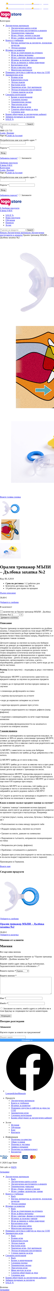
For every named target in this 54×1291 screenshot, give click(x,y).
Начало (3, 232)
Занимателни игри (20, 1113)
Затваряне (4, 1172)
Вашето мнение (8, 975)
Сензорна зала (18, 112)
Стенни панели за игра (22, 92)
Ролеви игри (17, 77)
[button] (9, 935)
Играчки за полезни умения (24, 60)
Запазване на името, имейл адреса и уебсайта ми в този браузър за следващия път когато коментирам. (25, 1009)
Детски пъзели (18, 82)
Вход (3, 153)
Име (3, 998)
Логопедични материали (19, 232)
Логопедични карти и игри (24, 28)
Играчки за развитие (20, 1105)
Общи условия (18, 1142)
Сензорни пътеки (19, 99)
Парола (4, 148)
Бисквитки (16, 1152)
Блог (13, 1130)
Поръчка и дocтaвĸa (20, 1144)
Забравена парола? (9, 158)
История (15, 1125)
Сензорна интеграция (21, 1115)
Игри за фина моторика (22, 55)
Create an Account (14, 135)
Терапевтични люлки (21, 102)
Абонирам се (27, 1040)
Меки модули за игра (21, 107)
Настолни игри (18, 85)
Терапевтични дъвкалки (22, 33)
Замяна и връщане (19, 1147)
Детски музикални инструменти (26, 89)
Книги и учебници (20, 1103)
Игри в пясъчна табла (21, 67)
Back (13, 1179)
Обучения (15, 1127)
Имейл (4, 1003)
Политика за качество (21, 1139)
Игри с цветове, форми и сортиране (28, 57)
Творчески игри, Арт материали (26, 87)
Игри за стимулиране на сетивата (27, 52)
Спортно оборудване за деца (24, 109)
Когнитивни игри (19, 65)
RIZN (13, 1167)
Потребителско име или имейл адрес (18, 140)
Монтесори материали (21, 70)
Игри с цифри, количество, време (27, 38)
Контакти (15, 1132)
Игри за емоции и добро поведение (28, 62)
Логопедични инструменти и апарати (29, 30)
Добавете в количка (9, 618)
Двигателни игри (19, 104)
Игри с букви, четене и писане (25, 35)
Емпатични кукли (19, 80)
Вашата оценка (8, 971)
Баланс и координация (21, 97)
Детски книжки (18, 48)
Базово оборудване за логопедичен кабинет (31, 1118)
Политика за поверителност (24, 1149)
